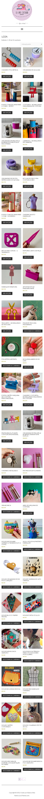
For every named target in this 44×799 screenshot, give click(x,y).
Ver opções (7, 76)
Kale (15, 795)
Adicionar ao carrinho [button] (32, 331)
